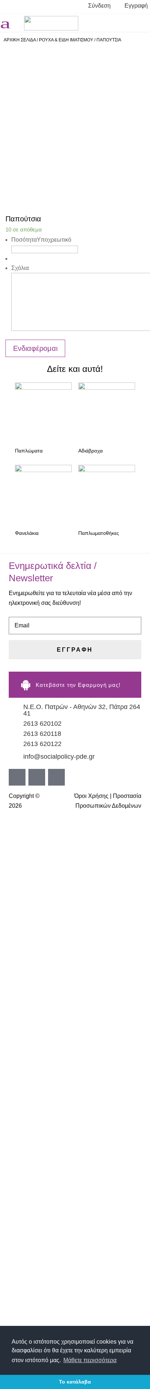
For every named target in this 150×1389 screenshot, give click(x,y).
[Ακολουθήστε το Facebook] (113, 22)
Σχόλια (20, 268)
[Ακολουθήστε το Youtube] (142, 22)
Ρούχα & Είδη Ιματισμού (66, 39)
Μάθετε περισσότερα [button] (90, 1360)
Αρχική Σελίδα (20, 39)
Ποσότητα (41, 240)
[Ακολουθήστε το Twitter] (127, 22)
